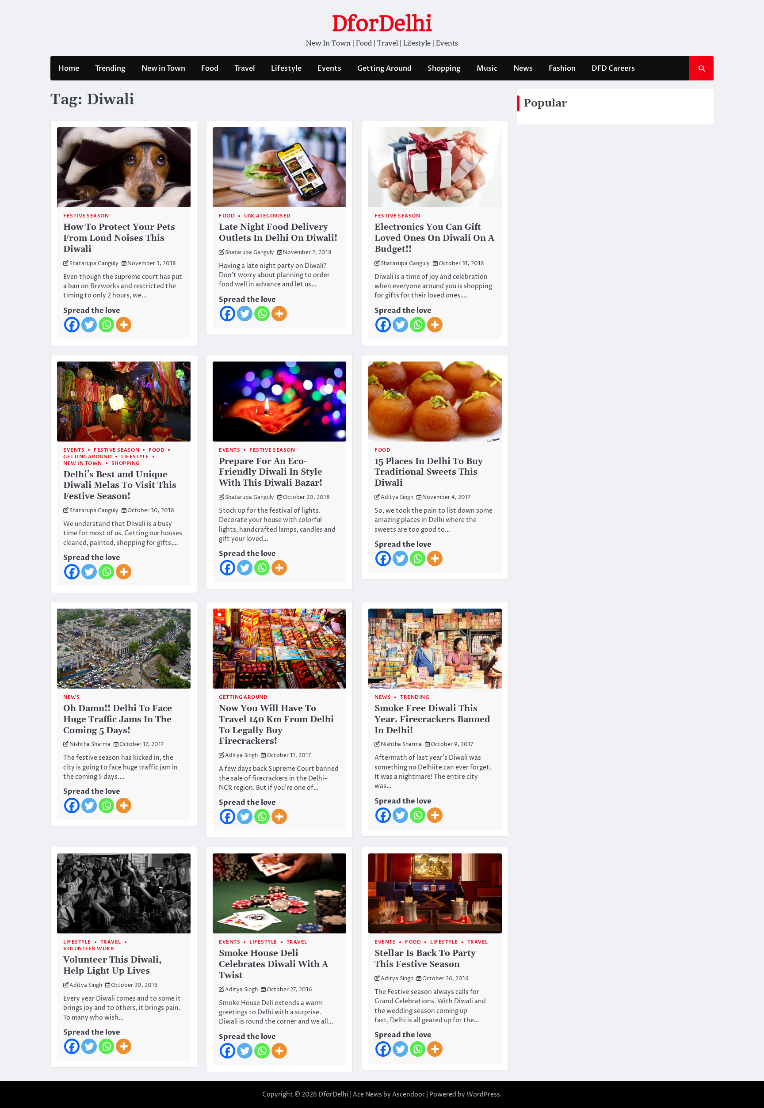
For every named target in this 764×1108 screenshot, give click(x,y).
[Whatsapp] (106, 324)
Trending (110, 68)
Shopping (444, 68)
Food (209, 68)
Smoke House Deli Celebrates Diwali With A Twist (273, 964)
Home (68, 68)
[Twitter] (89, 324)
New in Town (163, 68)
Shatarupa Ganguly (93, 263)
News (523, 68)
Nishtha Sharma (90, 744)
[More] (123, 324)
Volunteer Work (88, 948)
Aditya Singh (397, 497)
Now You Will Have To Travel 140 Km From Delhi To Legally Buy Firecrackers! (276, 725)
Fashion (562, 68)
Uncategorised (267, 215)
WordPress (483, 1094)
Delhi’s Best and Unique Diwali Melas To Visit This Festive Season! (119, 486)
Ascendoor (408, 1094)
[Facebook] (72, 324)
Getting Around (384, 68)
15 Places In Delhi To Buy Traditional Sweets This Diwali (428, 472)
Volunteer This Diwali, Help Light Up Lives (112, 966)
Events (329, 68)
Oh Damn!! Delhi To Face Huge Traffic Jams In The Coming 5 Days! (117, 719)
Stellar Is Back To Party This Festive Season (425, 959)
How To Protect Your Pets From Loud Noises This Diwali (119, 238)
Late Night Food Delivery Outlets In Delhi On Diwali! (278, 233)
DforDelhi (382, 23)
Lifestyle (286, 68)
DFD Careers (613, 68)
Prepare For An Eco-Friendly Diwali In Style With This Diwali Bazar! (270, 472)
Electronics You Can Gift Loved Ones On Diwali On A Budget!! (434, 238)
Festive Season (86, 215)
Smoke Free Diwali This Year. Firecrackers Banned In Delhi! (432, 719)
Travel (244, 68)
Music (487, 68)
